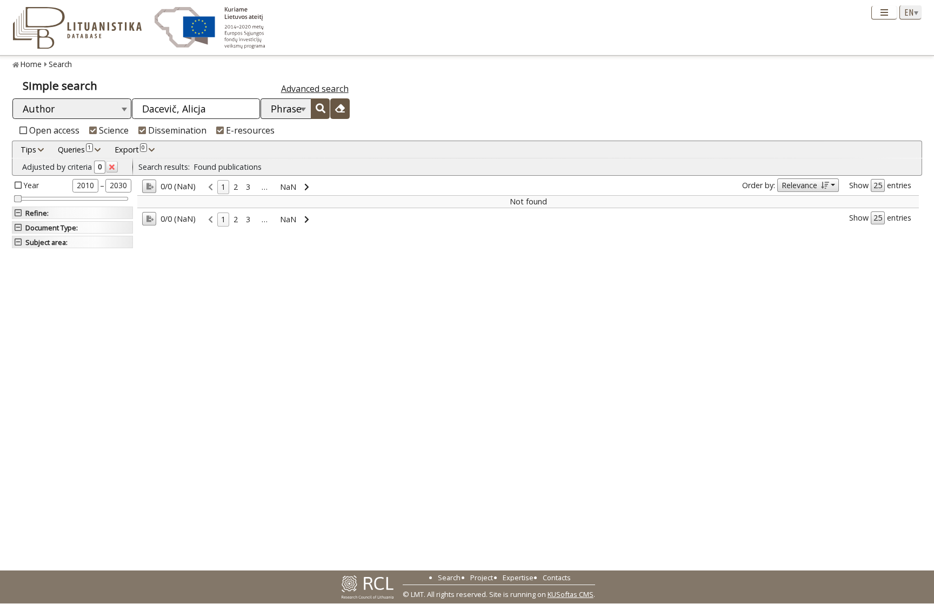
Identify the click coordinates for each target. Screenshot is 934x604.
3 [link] (248, 187)
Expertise (518, 577)
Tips (28, 149)
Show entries (880, 185)
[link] (210, 187)
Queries (74, 149)
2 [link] (236, 187)
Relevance (799, 185)
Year (31, 185)
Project (481, 577)
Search (60, 64)
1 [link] (223, 187)
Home (31, 64)
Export (130, 149)
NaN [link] (288, 187)
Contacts (557, 577)
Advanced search (315, 89)
